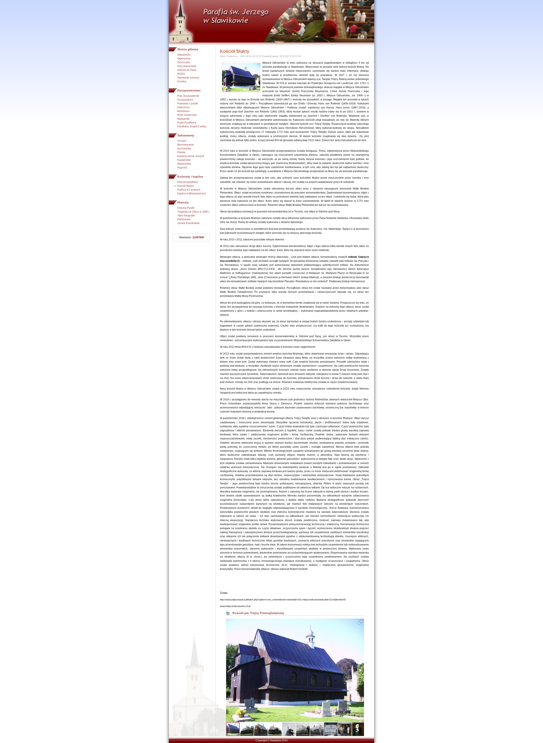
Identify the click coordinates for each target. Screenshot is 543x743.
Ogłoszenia (183, 58)
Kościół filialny (185, 185)
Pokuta (181, 152)
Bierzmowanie (185, 144)
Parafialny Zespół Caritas (191, 126)
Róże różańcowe (187, 115)
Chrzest (181, 140)
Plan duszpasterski (188, 95)
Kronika (181, 81)
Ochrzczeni (183, 62)
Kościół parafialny (187, 182)
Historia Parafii (185, 207)
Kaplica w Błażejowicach (191, 193)
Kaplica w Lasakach (188, 189)
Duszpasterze (185, 99)
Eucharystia (184, 148)
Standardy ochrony (188, 77)
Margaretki (183, 118)
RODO (181, 73)
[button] (360, 622)
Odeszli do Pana (186, 70)
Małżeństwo (184, 163)
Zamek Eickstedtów (188, 223)
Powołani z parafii (187, 103)
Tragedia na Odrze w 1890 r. (193, 211)
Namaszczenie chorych (190, 156)
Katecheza (183, 107)
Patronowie (183, 219)
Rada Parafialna (186, 122)
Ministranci (183, 111)
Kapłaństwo (184, 159)
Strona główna (187, 49)
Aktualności (184, 54)
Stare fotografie (186, 215)
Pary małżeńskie (186, 66)
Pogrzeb (182, 167)
